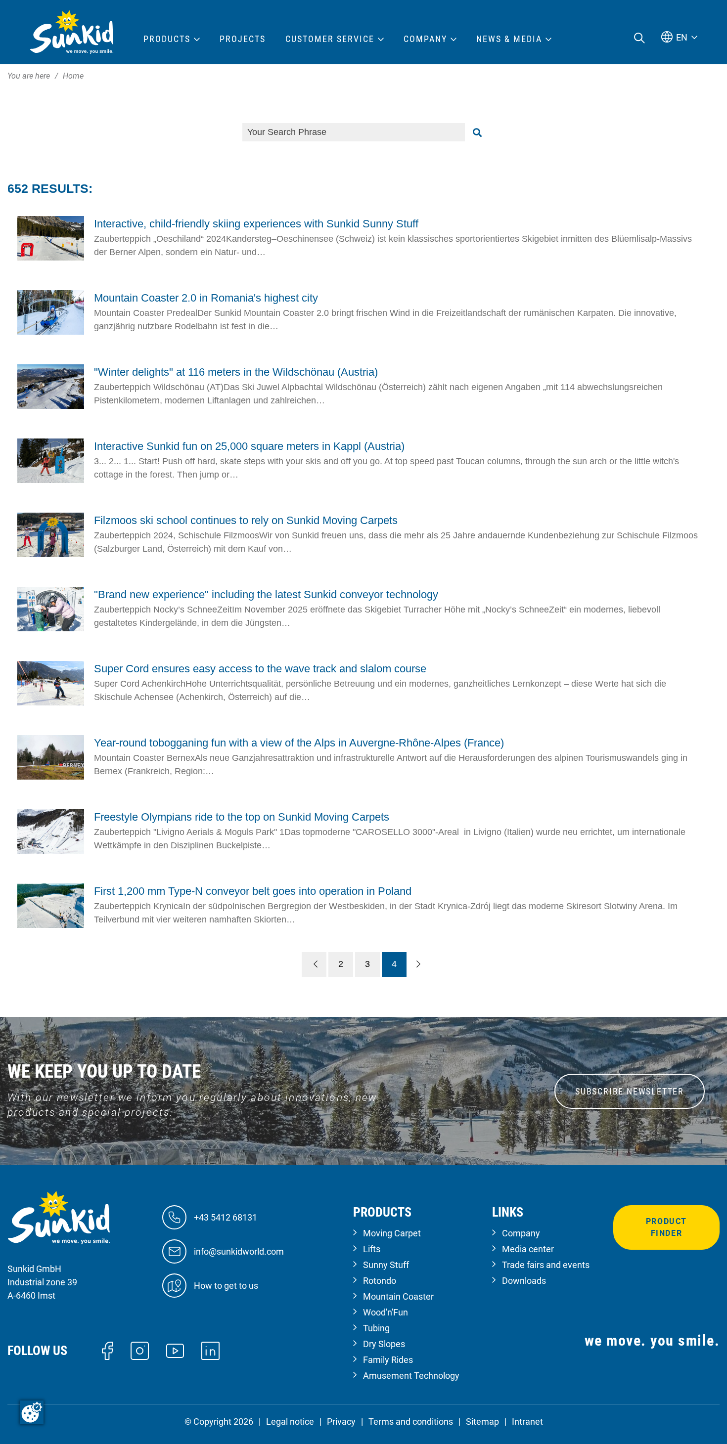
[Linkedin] (210, 1350)
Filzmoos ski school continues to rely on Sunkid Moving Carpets (246, 520)
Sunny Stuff (386, 1265)
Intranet (527, 1421)
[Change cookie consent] (32, 1412)
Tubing (376, 1328)
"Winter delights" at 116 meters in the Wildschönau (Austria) (236, 372)
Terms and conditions (410, 1421)
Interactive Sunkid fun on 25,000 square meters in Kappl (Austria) (249, 446)
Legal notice (290, 1421)
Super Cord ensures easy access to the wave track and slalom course (260, 668)
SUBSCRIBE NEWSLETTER (629, 1091)
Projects (243, 39)
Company (521, 1233)
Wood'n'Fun (385, 1312)
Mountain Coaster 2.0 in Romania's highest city (206, 298)
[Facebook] (107, 1350)
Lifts (371, 1249)
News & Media (509, 39)
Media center (528, 1249)
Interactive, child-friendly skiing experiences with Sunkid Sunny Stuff (256, 224)
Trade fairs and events (546, 1265)
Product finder (666, 1227)
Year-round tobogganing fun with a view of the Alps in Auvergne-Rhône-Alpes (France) (299, 743)
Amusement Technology (411, 1375)
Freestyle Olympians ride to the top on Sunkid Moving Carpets (241, 817)
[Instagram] (140, 1350)
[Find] (477, 132)
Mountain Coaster (398, 1296)
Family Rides (388, 1360)
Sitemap (482, 1421)
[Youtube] (175, 1350)
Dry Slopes (384, 1344)
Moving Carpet (392, 1233)
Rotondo (379, 1280)
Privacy (341, 1421)
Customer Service (329, 39)
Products (166, 39)
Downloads (524, 1280)
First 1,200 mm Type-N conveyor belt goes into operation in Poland (252, 891)
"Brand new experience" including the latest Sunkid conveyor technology (266, 594)
